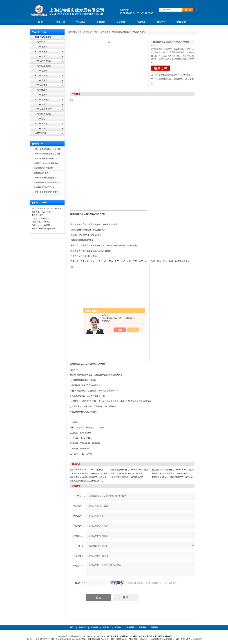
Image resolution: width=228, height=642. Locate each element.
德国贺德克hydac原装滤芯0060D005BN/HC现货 (172, 470)
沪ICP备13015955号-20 (138, 639)
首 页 (40, 22)
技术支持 (141, 22)
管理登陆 (154, 627)
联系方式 (161, 22)
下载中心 (118, 627)
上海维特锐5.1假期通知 (43, 168)
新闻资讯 (100, 22)
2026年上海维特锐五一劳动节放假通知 (50, 149)
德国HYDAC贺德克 (102, 32)
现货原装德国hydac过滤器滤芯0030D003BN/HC (172, 477)
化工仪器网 (197, 639)
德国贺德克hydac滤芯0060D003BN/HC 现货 (88, 473)
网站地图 (130, 627)
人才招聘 (121, 22)
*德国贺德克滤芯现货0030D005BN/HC (127, 477)
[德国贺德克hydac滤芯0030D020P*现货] (109, 65)
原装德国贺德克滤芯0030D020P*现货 (174, 75)
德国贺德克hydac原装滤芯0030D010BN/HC (88, 477)
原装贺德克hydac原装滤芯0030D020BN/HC (170, 473)
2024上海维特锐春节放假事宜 (46, 192)
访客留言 (181, 22)
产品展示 (80, 22)
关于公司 (60, 22)
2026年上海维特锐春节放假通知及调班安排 (51, 154)
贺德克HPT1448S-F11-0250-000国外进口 (87, 470)
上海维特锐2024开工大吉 (44, 187)
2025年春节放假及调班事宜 (45, 178)
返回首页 (142, 627)
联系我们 (106, 627)
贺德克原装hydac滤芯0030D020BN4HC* (87, 481)
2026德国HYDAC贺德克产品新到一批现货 (51, 158)
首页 (79, 32)
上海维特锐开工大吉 (42, 173)
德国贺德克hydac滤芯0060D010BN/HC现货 (129, 470)
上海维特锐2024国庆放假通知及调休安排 (51, 182)
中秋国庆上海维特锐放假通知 (46, 163)
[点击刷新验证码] (116, 582)
